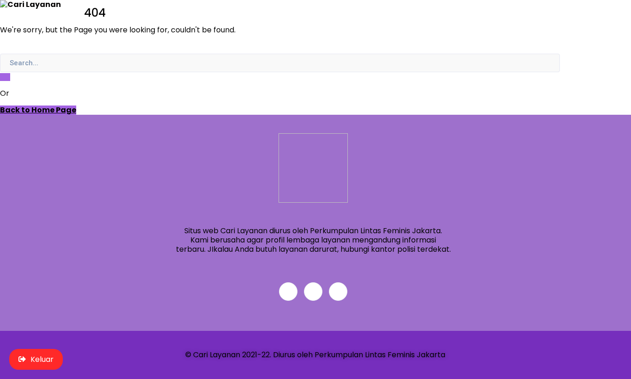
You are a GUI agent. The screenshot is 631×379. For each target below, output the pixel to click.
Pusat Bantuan (582, 12)
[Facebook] (288, 291)
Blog (559, 21)
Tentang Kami (581, 31)
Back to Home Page (38, 110)
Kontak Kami (578, 41)
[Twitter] (313, 291)
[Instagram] (338, 291)
